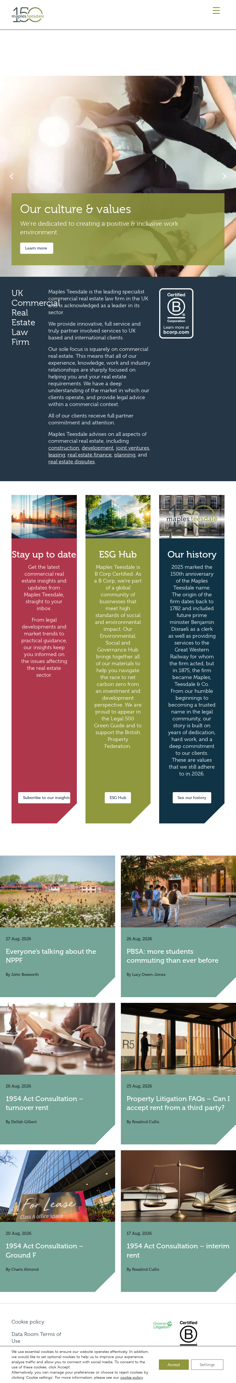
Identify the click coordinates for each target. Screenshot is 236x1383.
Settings (207, 1364)
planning (124, 455)
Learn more (36, 248)
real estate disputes (71, 462)
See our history (192, 797)
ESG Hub (118, 797)
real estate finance (90, 455)
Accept (174, 1364)
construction (63, 448)
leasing (56, 455)
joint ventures (132, 448)
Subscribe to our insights (46, 797)
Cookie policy (28, 1322)
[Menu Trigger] (216, 10)
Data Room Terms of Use (36, 1337)
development (97, 448)
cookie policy (131, 1377)
